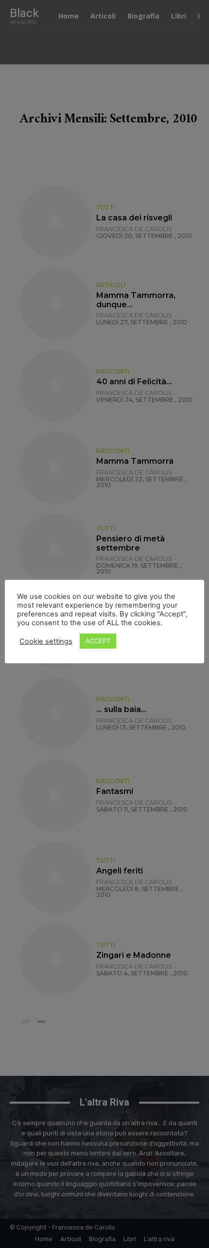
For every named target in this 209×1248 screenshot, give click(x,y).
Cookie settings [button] (45, 641)
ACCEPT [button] (98, 641)
